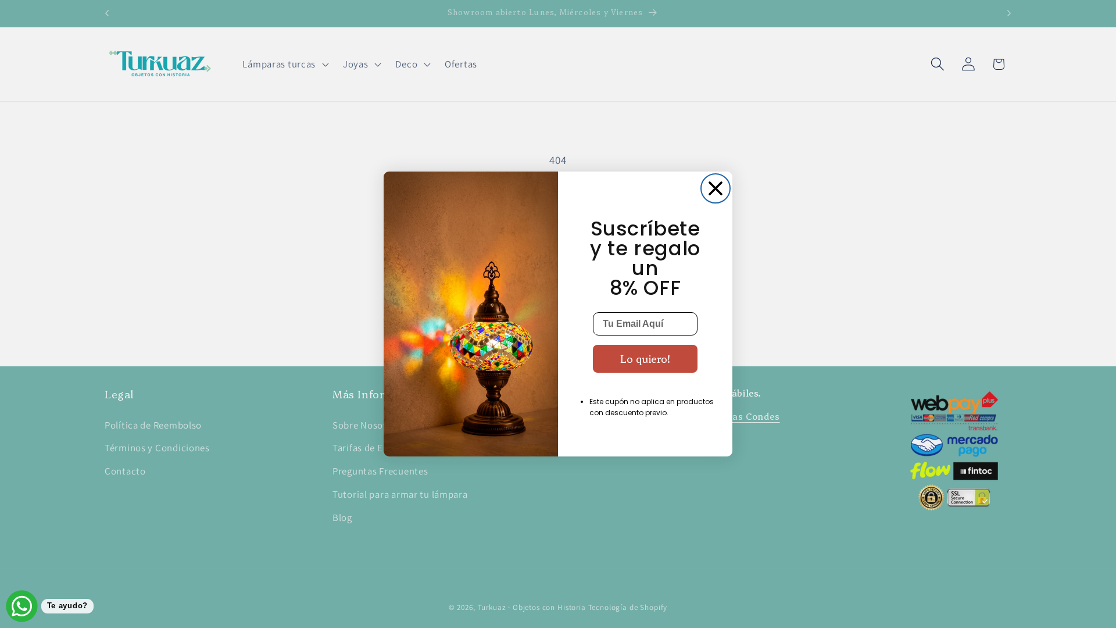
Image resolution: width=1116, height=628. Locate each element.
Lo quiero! (645, 358)
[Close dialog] (715, 188)
